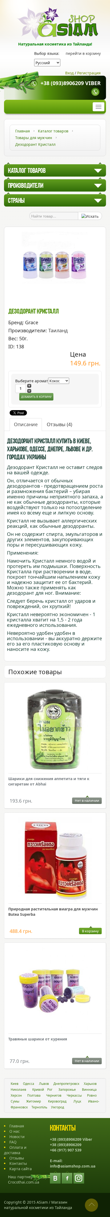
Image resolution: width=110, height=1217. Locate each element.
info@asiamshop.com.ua (72, 1166)
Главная (16, 1125)
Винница (89, 1089)
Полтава (34, 1095)
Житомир (33, 1101)
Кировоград (57, 1101)
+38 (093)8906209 (65, 1144)
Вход (69, 72)
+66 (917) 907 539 (65, 1150)
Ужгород (57, 1107)
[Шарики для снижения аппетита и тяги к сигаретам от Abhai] (55, 729)
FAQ (13, 1141)
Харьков (90, 1083)
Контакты (18, 1163)
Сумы (15, 1101)
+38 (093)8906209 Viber (71, 83)
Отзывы (59, 424)
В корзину (90, 931)
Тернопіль (39, 1107)
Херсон (16, 1095)
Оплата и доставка (15, 1150)
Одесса (28, 1083)
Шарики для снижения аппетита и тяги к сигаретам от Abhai (48, 781)
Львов (44, 1083)
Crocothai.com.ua (23, 1182)
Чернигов (53, 1095)
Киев (14, 1083)
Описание (26, 424)
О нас (14, 1131)
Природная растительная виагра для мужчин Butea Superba (53, 911)
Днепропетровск (66, 1083)
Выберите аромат (31, 380)
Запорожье (67, 1089)
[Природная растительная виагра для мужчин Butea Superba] (55, 860)
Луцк (77, 1101)
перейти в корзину (83, 53)
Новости (17, 1136)
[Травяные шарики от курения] (55, 990)
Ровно (92, 1095)
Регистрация (89, 72)
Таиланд (58, 330)
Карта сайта (20, 1168)
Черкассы (74, 1095)
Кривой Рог (42, 1089)
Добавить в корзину (36, 397)
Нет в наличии (87, 800)
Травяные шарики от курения (37, 1038)
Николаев (18, 1089)
